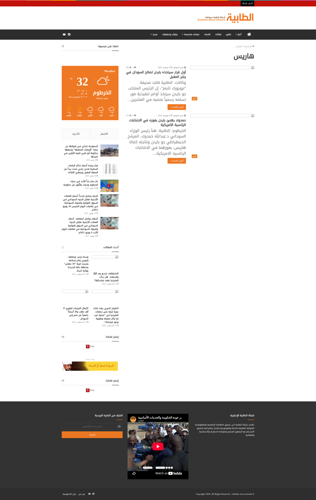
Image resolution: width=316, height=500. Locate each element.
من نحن (81, 494)
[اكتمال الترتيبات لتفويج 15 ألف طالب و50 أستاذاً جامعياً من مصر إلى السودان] (75, 297)
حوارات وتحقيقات (170, 34)
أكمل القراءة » (177, 107)
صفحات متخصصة (191, 34)
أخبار (239, 34)
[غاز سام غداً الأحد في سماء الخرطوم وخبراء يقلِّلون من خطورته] (109, 186)
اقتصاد (207, 34)
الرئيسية (248, 46)
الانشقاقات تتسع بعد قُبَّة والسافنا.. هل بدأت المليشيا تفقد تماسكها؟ (105, 277)
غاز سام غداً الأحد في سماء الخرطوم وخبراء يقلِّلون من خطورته (80, 183)
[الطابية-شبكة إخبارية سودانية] (223, 18)
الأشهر (104, 134)
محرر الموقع (178, 67)
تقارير (228, 34)
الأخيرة (75, 134)
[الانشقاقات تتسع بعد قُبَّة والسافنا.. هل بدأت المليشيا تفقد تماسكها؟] (105, 262)
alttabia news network (242, 494)
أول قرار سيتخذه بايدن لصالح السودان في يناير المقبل (156, 74)
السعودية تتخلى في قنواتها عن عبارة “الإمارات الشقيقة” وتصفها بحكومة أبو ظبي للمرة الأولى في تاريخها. (81, 151)
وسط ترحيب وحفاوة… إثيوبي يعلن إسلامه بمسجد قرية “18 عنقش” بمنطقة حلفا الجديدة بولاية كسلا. (76, 264)
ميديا (155, 34)
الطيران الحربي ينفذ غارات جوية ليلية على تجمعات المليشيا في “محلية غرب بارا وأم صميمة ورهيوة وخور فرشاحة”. (105, 315)
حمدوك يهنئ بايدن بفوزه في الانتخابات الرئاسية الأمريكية (157, 122)
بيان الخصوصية (69, 494)
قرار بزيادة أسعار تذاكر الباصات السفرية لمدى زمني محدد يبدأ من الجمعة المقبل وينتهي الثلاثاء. (81, 169)
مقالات (218, 34)
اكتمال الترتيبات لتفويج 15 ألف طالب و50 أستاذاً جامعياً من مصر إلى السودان (75, 313)
